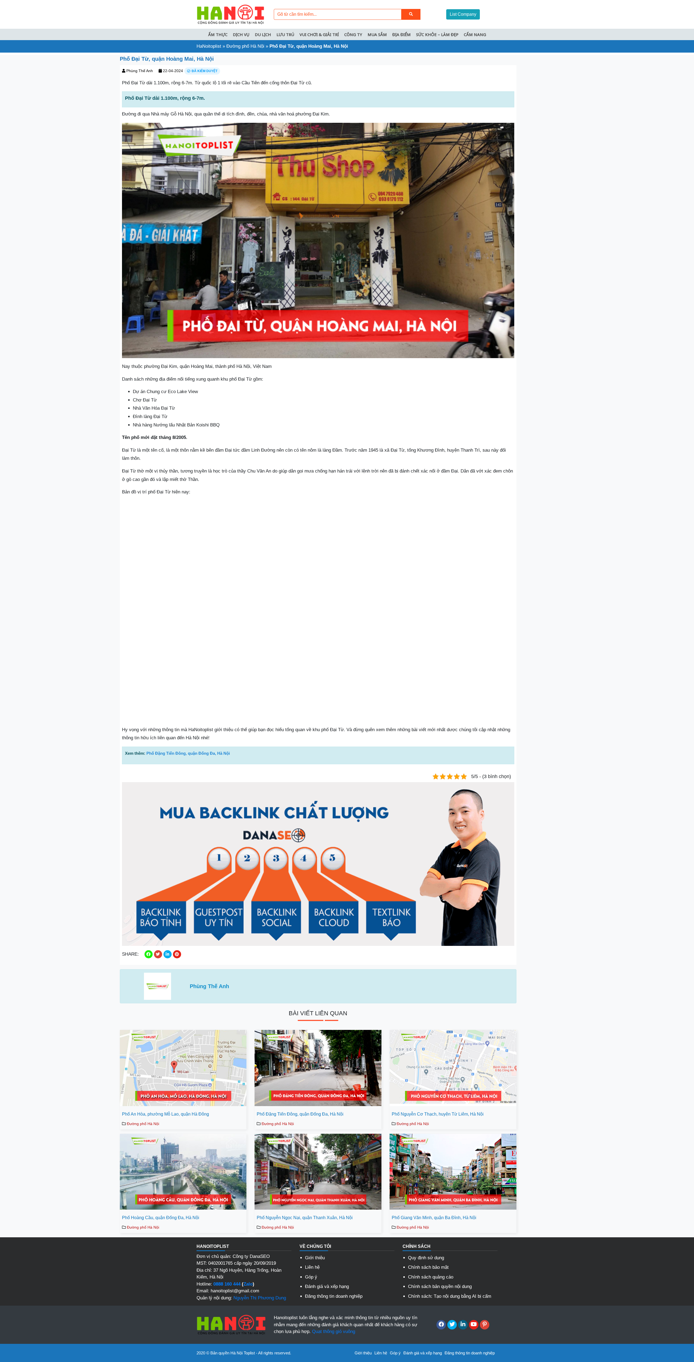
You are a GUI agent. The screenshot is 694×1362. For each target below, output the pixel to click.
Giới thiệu (315, 1257)
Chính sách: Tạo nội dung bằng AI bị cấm (449, 1296)
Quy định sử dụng (426, 1257)
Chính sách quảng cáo (430, 1277)
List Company (463, 14)
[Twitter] (452, 1324)
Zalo (248, 1284)
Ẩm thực (217, 34)
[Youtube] (473, 1324)
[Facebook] (441, 1324)
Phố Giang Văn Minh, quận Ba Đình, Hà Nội (434, 1217)
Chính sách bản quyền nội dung (440, 1286)
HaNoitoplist (209, 46)
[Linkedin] (463, 1324)
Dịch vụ (241, 34)
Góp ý (311, 1277)
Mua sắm (377, 34)
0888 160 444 (226, 1284)
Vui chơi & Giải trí (319, 34)
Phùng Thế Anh (139, 71)
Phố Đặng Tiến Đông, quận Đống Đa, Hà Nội (188, 753)
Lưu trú (285, 34)
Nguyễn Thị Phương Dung (259, 1297)
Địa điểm (401, 34)
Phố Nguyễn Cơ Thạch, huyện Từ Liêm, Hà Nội (438, 1114)
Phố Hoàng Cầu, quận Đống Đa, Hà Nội (160, 1217)
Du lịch (263, 34)
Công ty (353, 34)
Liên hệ (312, 1267)
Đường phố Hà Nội (245, 46)
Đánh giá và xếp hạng (327, 1286)
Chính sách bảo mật (428, 1267)
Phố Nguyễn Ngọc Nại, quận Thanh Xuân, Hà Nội (305, 1217)
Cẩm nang (475, 34)
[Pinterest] (484, 1324)
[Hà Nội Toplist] (230, 14)
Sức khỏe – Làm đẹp (437, 34)
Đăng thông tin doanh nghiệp (333, 1296)
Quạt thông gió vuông (333, 1331)
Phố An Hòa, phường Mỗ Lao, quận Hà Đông (165, 1114)
